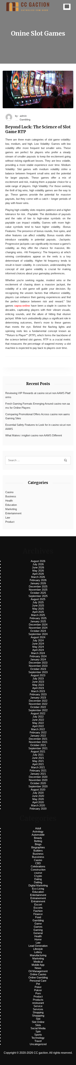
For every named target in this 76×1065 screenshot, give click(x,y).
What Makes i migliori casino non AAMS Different (33, 435)
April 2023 (38, 687)
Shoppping (38, 1015)
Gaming (38, 929)
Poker (38, 986)
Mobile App (38, 964)
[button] (67, 7)
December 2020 (38, 776)
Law (7, 517)
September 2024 (38, 634)
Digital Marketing (38, 885)
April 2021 (38, 764)
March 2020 (38, 805)
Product (9, 521)
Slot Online (38, 1021)
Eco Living (38, 888)
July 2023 (38, 678)
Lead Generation (38, 945)
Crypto (38, 875)
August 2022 (38, 713)
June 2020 (38, 795)
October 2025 (38, 592)
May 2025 (38, 608)
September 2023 (38, 672)
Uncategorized (38, 1044)
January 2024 (38, 659)
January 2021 (38, 773)
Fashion (38, 910)
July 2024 (38, 640)
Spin (38, 1031)
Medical (38, 961)
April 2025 (38, 611)
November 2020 (38, 780)
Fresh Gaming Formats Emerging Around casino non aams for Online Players (37, 405)
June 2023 (38, 681)
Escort (38, 904)
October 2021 (38, 745)
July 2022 (38, 716)
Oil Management (38, 971)
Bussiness (38, 856)
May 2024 (38, 646)
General (38, 933)
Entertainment (13, 513)
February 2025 (38, 618)
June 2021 (38, 757)
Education (11, 504)
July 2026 (38, 564)
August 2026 (38, 561)
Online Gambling (38, 977)
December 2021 (38, 738)
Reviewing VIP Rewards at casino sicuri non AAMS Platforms (37, 395)
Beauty (38, 837)
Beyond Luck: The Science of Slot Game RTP (38, 129)
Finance (38, 914)
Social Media (38, 1028)
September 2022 (38, 710)
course (38, 872)
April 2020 (38, 802)
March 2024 (38, 653)
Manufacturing (38, 955)
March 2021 (38, 767)
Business (10, 496)
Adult (38, 828)
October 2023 (38, 668)
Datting (38, 882)
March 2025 (38, 615)
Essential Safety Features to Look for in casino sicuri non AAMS (38, 426)
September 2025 (38, 595)
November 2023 (38, 665)
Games (38, 926)
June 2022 (38, 719)
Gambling (25, 119)
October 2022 (38, 707)
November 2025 (38, 589)
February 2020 (38, 808)
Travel (38, 1040)
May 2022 (38, 722)
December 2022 (38, 700)
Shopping (38, 1012)
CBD (38, 863)
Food (38, 917)
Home (38, 939)
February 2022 (38, 732)
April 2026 (38, 573)
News (38, 967)
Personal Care (38, 980)
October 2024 (38, 630)
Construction (38, 869)
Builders (38, 850)
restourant (38, 1002)
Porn (38, 993)
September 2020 (38, 786)
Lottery (38, 952)
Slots (38, 1025)
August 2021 (38, 751)
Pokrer (38, 990)
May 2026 (38, 570)
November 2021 (38, 741)
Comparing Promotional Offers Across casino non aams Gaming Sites (37, 416)
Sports (38, 1034)
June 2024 (38, 643)
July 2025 (38, 602)
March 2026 (38, 576)
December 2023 (38, 662)
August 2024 (38, 637)
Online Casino (38, 974)
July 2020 (38, 792)
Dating (38, 879)
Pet (38, 983)
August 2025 (38, 599)
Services (38, 1009)
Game (38, 923)
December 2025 (38, 586)
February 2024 (38, 656)
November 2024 (38, 627)
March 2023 (38, 691)
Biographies (38, 847)
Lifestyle (38, 948)
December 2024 (38, 624)
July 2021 (38, 754)
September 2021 (38, 748)
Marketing (11, 509)
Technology (38, 1037)
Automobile (38, 834)
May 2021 (38, 760)
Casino (9, 492)
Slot (38, 1018)
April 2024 (38, 649)
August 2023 (38, 675)
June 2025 (38, 605)
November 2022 (38, 703)
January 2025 (38, 621)
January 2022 (38, 735)
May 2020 (38, 799)
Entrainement (38, 898)
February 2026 (38, 580)
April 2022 (38, 726)
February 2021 (38, 770)
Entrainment (38, 901)
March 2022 (38, 729)
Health (9, 500)
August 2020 (38, 789)
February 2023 (38, 694)
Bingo (38, 844)
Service (38, 1006)
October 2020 (38, 783)
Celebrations (38, 866)
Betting (38, 841)
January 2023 (38, 697)
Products (38, 999)
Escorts (38, 907)
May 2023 (38, 684)
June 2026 (38, 567)
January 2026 (38, 583)
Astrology (38, 831)
